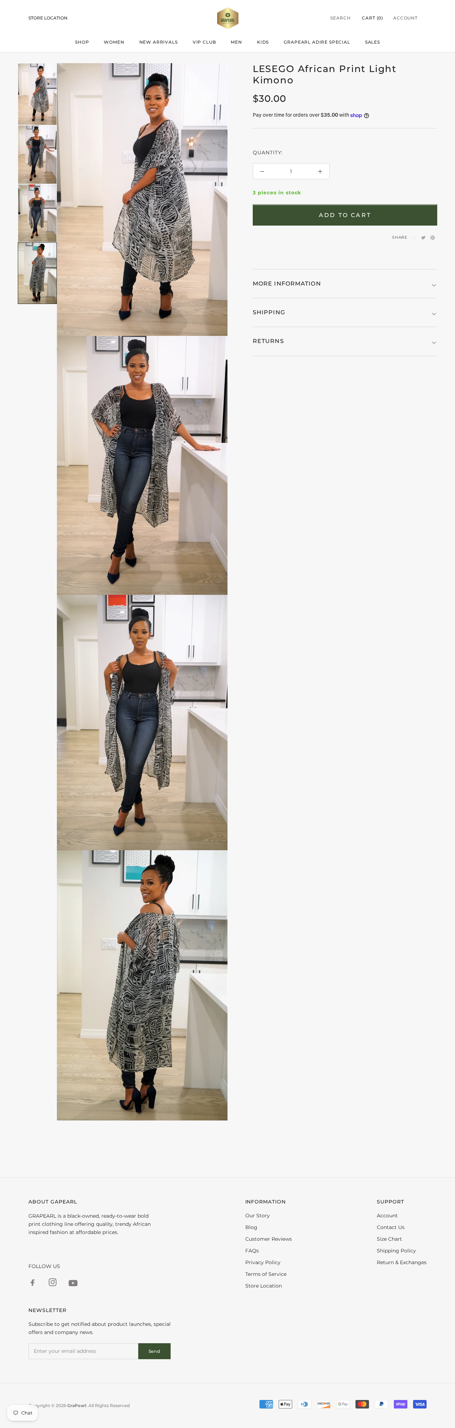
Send (154, 1351)
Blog (251, 1227)
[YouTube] (73, 1284)
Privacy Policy (262, 1262)
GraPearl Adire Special (317, 42)
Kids (263, 42)
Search (340, 18)
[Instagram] (52, 1283)
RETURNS (268, 341)
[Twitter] (423, 238)
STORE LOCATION (48, 18)
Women (114, 42)
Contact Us (391, 1227)
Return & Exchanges (402, 1262)
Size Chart (389, 1239)
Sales (372, 42)
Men (236, 42)
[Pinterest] (432, 238)
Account (405, 18)
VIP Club (204, 42)
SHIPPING (269, 312)
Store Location (263, 1286)
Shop (82, 42)
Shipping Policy (396, 1250)
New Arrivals (158, 42)
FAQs (252, 1250)
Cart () (372, 18)
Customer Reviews (268, 1239)
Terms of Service (266, 1274)
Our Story (257, 1215)
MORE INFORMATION (287, 283)
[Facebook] (414, 238)
